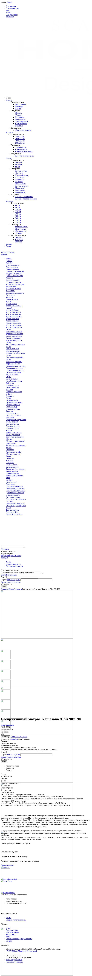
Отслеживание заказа (9, 572)
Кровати (9, 132)
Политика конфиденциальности (19, 939)
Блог (8, 10)
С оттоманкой (21, 124)
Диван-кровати (21, 121)
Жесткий (19, 237)
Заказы (8, 562)
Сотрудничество (12, 8)
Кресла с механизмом (24, 197)
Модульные (20, 117)
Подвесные (20, 188)
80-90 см (18, 164)
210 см (18, 220)
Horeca (8, 12)
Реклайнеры (20, 119)
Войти (3, 575)
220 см (18, 222)
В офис (18, 109)
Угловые (18, 115)
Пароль (4, 580)
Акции (8, 246)
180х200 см (20, 141)
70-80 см (18, 162)
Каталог (4, 254)
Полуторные (20, 229)
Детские (18, 233)
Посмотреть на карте (14, 962)
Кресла (9, 158)
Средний (19, 240)
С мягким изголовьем (24, 152)
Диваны (9, 100)
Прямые (18, 113)
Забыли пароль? (13, 580)
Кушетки (19, 126)
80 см (17, 205)
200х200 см (20, 143)
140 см (18, 212)
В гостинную (20, 104)
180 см (18, 216)
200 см (18, 218)
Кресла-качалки (21, 186)
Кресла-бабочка (21, 175)
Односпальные (21, 227)
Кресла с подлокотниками (26, 199)
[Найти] (24, 547)
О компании (11, 6)
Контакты (10, 17)
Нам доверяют (11, 15)
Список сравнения (13, 564)
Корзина (4, 556)
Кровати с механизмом (24, 156)
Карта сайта (10, 934)
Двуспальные (20, 147)
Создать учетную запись (11, 582)
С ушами (19, 173)
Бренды (9, 244)
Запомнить (7, 584)
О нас (8, 928)
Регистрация (11, 575)
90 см (17, 167)
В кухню (19, 106)
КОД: (3, 727)
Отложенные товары (14, 566)
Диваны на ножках (23, 130)
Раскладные (20, 190)
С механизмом (21, 149)
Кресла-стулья (21, 171)
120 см (18, 210)
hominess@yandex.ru (14, 960)
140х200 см (20, 136)
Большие (19, 182)
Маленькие (19, 179)
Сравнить (14, 739)
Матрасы (9, 201)
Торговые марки (12, 932)
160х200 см (20, 139)
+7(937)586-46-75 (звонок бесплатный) (21, 951)
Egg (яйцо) (19, 177)
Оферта (9, 941)
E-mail (3, 577)
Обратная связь (12, 930)
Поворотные (20, 184)
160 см (18, 214)
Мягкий (18, 242)
